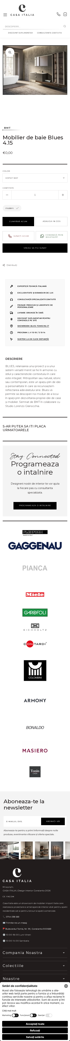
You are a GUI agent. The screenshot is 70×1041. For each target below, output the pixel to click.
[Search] (64, 26)
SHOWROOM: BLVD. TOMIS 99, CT (33, 326)
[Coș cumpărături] (65, 15)
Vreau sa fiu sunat (35, 248)
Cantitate (8, 188)
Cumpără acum (18, 221)
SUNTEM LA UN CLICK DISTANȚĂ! (33, 339)
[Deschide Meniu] (5, 15)
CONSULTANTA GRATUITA (49, 33)
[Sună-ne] (58, 15)
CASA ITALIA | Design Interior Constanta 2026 (26, 890)
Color (6, 171)
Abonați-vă (53, 821)
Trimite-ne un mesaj (16, 922)
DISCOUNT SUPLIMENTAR (20, 33)
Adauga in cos (51, 221)
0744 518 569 (12, 916)
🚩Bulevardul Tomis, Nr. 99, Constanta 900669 (27, 928)
